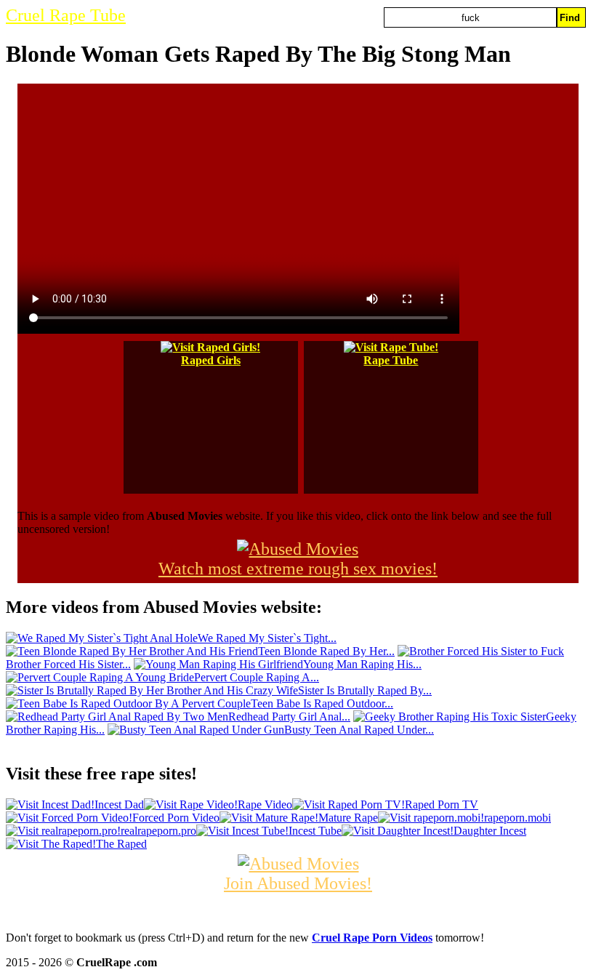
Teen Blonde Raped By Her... (326, 651)
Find (570, 17)
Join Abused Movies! (298, 883)
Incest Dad (119, 804)
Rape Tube (390, 360)
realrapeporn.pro (158, 830)
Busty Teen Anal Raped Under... (359, 729)
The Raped (121, 844)
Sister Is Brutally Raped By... (365, 690)
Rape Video (265, 804)
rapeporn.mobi (517, 817)
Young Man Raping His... (362, 664)
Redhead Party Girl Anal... (289, 716)
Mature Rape (348, 817)
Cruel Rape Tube (66, 15)
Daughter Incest (490, 830)
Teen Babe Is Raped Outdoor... (322, 703)
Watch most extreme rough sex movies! (298, 568)
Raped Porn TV (441, 804)
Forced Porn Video (176, 817)
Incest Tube (315, 830)
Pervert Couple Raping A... (256, 677)
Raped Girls (211, 360)
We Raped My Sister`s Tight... (267, 638)
